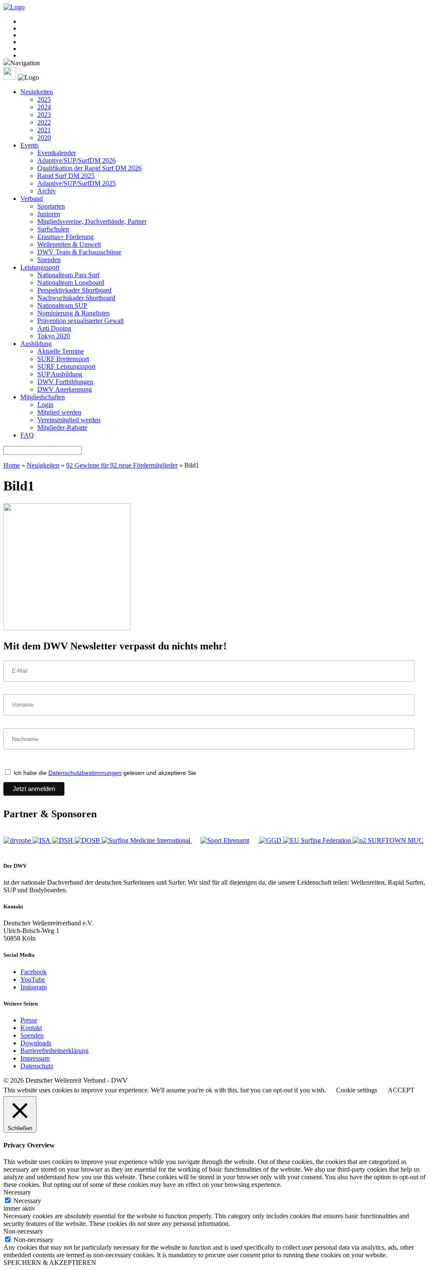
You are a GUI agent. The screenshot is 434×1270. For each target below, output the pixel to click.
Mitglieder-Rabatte (62, 427)
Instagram (33, 987)
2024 (44, 107)
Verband (31, 198)
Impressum (35, 1058)
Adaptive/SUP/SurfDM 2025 (76, 183)
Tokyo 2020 (53, 336)
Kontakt (31, 1027)
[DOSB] (88, 840)
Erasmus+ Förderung (65, 236)
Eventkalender (56, 152)
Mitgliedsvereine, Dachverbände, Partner (92, 221)
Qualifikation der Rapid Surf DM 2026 (89, 168)
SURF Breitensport (63, 358)
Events (29, 145)
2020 (44, 137)
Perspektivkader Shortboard (74, 290)
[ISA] (42, 840)
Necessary (27, 1200)
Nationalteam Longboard (70, 282)
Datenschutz (36, 1065)
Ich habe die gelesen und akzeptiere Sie (104, 772)
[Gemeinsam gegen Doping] (271, 840)
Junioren (48, 213)
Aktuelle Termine (60, 351)
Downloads (35, 1043)
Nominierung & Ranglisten (73, 313)
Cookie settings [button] (356, 1090)
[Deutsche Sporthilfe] (63, 840)
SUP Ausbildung (59, 374)
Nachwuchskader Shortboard (76, 297)
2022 (44, 122)
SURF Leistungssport (66, 366)
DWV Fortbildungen (65, 381)
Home (11, 465)
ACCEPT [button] (401, 1090)
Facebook (33, 971)
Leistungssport (39, 267)
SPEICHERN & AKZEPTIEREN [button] (49, 1262)
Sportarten (51, 206)
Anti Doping (54, 328)
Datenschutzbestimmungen (85, 772)
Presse (28, 1020)
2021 (44, 130)
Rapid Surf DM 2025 (66, 175)
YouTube (32, 979)
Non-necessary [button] (23, 1231)
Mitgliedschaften (42, 397)
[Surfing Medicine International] (147, 840)
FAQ (27, 435)
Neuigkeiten (36, 91)
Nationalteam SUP (62, 305)
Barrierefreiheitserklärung (54, 1050)
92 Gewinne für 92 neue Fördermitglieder (122, 465)
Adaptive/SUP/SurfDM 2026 (76, 160)
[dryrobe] (18, 840)
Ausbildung (36, 343)
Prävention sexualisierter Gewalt (80, 320)
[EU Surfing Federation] (318, 840)
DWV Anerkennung (64, 389)
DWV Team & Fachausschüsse (79, 252)
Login (45, 404)
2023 (44, 114)
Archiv (46, 191)
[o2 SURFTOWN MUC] (388, 840)
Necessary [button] (17, 1192)
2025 (44, 99)
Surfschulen (53, 229)
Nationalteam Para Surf (68, 275)
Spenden (49, 259)
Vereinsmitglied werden (68, 419)
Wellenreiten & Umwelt (69, 244)
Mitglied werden (59, 412)
